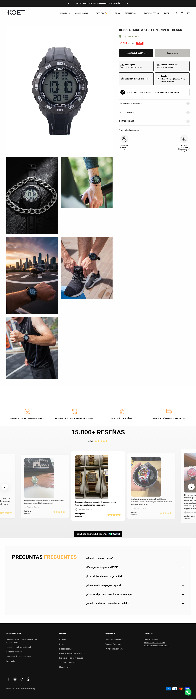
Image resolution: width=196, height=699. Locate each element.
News (61, 644)
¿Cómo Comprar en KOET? (114, 649)
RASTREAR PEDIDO (151, 13)
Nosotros (62, 640)
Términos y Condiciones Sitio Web (18, 647)
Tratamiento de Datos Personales (18, 656)
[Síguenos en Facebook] (8, 679)
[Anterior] (68, 3)
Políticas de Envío (65, 649)
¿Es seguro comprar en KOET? (102, 567)
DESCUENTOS (130, 13)
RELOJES (63, 13)
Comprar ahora (172, 53)
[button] (191, 486)
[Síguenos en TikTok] (22, 679)
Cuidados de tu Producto (114, 640)
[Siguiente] (127, 3)
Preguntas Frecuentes (113, 644)
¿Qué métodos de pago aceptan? (103, 585)
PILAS (117, 13)
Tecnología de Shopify (28, 689)
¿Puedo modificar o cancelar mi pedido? (107, 603)
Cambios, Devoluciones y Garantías (72, 653)
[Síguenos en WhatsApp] (28, 679)
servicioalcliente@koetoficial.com (156, 646)
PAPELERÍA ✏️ (101, 13)
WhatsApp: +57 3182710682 (154, 643)
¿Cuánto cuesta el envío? (99, 558)
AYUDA (166, 13)
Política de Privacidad (14, 652)
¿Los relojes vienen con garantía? (104, 576)
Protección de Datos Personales (71, 658)
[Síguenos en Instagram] (15, 679)
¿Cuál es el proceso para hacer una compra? (110, 594)
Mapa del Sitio (64, 667)
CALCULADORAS (81, 13)
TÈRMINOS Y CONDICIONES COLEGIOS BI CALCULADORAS (21, 641)
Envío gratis (10, 661)
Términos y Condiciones (68, 663)
